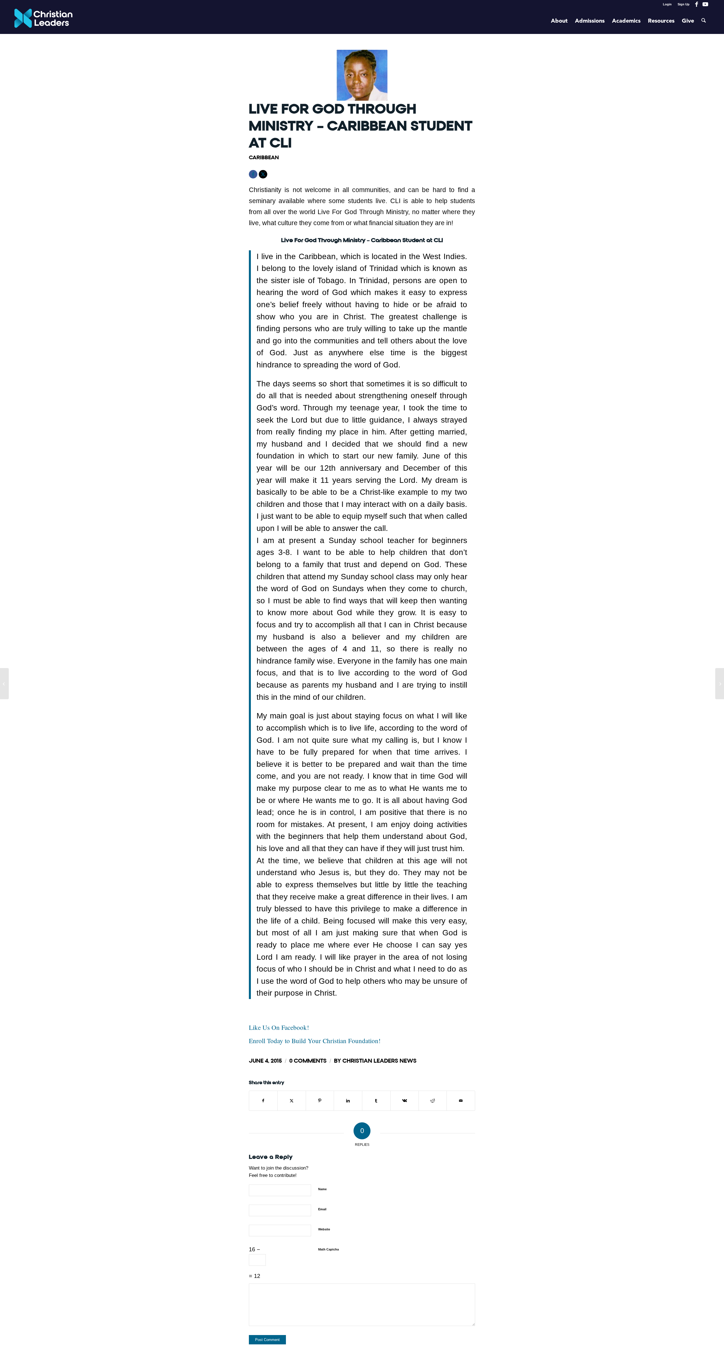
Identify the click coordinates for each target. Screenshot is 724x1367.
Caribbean (264, 157)
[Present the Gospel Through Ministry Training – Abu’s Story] (719, 683)
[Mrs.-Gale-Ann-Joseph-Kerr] (362, 75)
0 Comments (308, 1061)
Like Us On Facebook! (279, 1027)
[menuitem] (667, 4)
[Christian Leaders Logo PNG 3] (43, 21)
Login (667, 4)
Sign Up (683, 4)
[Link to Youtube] (705, 4)
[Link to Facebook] (697, 4)
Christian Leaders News (379, 1061)
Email (322, 1209)
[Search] (704, 21)
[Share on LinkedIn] (348, 1100)
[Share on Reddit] (433, 1100)
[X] (263, 174)
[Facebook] (253, 174)
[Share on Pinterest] (320, 1100)
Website (324, 1229)
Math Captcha (328, 1249)
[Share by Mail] (461, 1100)
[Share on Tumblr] (376, 1100)
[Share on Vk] (405, 1100)
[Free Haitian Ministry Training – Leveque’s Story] (4, 683)
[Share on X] (292, 1100)
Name (322, 1189)
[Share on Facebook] (263, 1100)
